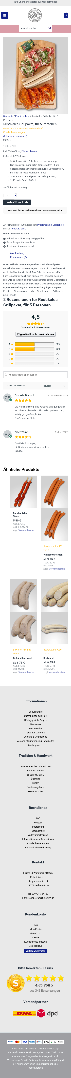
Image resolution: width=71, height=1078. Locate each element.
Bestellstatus (35, 946)
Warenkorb (35, 933)
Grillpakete (58, 224)
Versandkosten (29, 151)
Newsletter (35, 724)
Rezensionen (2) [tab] (18, 257)
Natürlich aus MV (35, 770)
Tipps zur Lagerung (35, 732)
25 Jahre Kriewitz (35, 774)
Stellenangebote (35, 787)
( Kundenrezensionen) (15, 136)
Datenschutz (38, 831)
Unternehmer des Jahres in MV (35, 766)
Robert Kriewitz (18, 228)
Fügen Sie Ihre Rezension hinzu (35, 334)
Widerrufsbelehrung (38, 835)
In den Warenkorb (17, 202)
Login (35, 925)
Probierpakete (22, 116)
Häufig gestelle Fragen (35, 720)
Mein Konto (35, 929)
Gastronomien (35, 791)
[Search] (50, 28)
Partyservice (35, 728)
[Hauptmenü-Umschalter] (4, 15)
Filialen (35, 783)
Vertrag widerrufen (35, 951)
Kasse (35, 937)
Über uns (35, 779)
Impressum (38, 826)
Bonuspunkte (35, 711)
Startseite (8, 116)
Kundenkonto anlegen (35, 941)
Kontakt (38, 822)
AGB (38, 818)
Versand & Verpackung (35, 736)
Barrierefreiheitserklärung (38, 847)
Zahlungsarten (35, 745)
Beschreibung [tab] (17, 253)
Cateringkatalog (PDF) (35, 716)
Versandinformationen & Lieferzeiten (35, 741)
